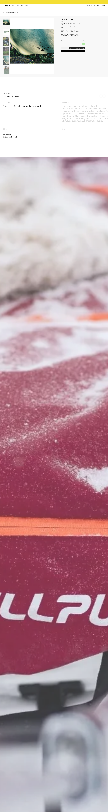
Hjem (3, 12)
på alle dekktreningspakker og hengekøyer (57, 1)
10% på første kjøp (9, 12)
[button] (94, 5)
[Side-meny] (3, 5)
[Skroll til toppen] (107, 811)
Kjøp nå (73, 51)
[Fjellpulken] (9, 6)
